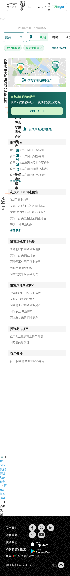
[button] (13, 37)
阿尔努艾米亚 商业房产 (24, 317)
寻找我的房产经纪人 (12, 7)
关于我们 (11, 527)
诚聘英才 (11, 535)
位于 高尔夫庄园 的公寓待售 (27, 150)
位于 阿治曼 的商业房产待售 (27, 361)
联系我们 (11, 542)
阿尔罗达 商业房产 (21, 311)
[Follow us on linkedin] (50, 527)
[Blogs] (58, 7)
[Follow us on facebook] (32, 527)
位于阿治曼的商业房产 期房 (26, 336)
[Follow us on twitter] (41, 527)
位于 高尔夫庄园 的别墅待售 (27, 156)
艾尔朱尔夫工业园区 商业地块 (28, 218)
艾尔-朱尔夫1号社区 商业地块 (28, 205)
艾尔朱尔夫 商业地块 (22, 255)
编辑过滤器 (17, 159)
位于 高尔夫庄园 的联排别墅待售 (29, 162)
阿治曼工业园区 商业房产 (25, 305)
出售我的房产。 (23, 7)
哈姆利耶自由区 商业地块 (25, 249)
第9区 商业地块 (19, 199)
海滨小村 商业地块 (21, 224)
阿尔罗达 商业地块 (21, 267)
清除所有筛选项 (59, 48)
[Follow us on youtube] (41, 534)
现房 (55, 37)
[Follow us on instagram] (32, 534)
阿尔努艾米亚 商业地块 (24, 274)
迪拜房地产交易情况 (49, 7)
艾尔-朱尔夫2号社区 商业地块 (28, 212)
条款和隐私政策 (16, 549)
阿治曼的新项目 (19, 342)
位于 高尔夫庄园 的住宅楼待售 (28, 174)
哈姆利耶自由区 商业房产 (25, 292)
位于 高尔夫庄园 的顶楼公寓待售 (29, 168)
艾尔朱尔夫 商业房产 (22, 298)
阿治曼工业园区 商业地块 (25, 261)
